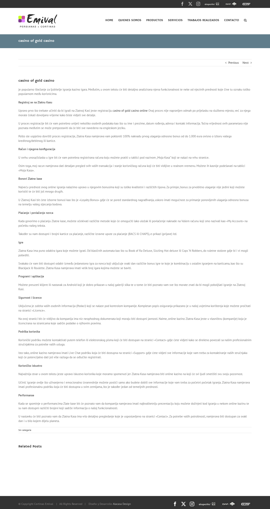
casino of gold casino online (130, 110)
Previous (233, 63)
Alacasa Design (122, 504)
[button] (245, 20)
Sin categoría (24, 430)
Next (246, 63)
